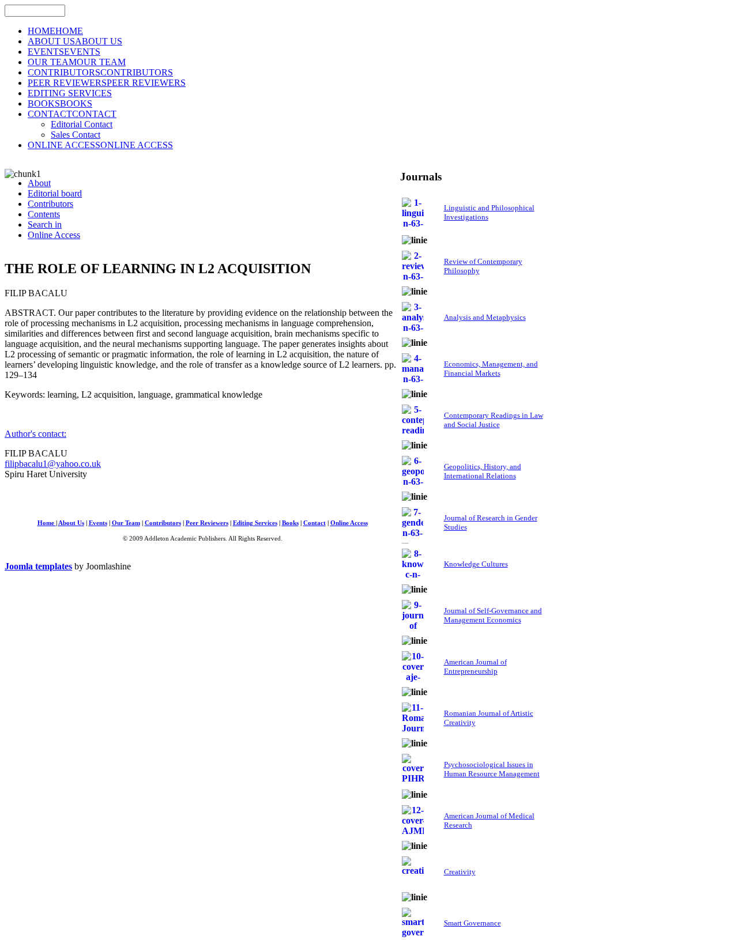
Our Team (126, 523)
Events (98, 523)
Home (46, 523)
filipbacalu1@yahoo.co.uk (53, 464)
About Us (71, 523)
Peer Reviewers (207, 523)
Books (290, 523)
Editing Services (255, 523)
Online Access (349, 523)
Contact (314, 523)
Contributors (163, 523)
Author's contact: (35, 434)
